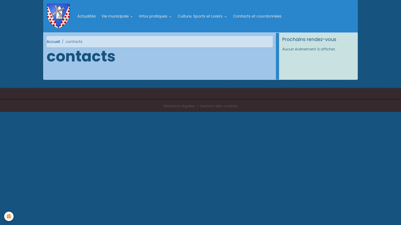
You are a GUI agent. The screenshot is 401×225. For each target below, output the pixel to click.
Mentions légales (179, 106)
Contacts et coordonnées (257, 16)
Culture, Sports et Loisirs (201, 16)
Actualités (86, 16)
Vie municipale (116, 16)
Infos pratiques (153, 16)
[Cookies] (9, 216)
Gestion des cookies (219, 106)
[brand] (59, 16)
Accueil (53, 41)
